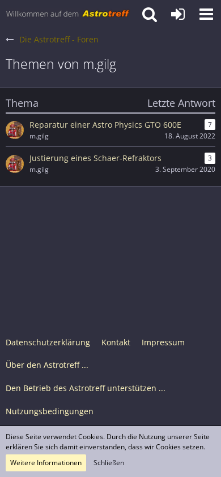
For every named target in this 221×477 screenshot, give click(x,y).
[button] (206, 14)
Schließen (109, 462)
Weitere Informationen (46, 462)
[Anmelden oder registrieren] (178, 14)
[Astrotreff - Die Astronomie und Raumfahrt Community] (68, 14)
